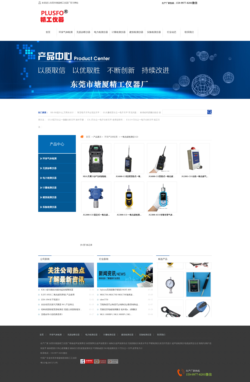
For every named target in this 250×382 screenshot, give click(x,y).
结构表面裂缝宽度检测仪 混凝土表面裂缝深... (61, 309)
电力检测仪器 (101, 32)
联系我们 (189, 32)
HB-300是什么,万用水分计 (62, 112)
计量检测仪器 (119, 32)
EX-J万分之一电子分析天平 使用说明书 (105, 120)
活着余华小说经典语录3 (51, 314)
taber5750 (104, 300)
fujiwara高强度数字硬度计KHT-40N (115, 290)
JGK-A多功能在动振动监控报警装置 (57, 290)
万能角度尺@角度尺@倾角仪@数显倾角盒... (120, 304)
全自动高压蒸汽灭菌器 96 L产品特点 (57, 304)
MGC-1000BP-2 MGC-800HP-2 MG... (116, 314)
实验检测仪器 (154, 32)
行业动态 (171, 32)
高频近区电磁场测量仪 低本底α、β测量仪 (118, 309)
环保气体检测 (66, 32)
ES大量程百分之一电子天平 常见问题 (119, 112)
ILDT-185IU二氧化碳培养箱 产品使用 (58, 295)
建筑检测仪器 (136, 32)
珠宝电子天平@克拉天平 (88, 112)
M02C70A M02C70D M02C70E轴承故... (117, 295)
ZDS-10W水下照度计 (50, 300)
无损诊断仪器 (83, 32)
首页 (48, 32)
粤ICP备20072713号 (49, 363)
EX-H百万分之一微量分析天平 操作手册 (66, 120)
